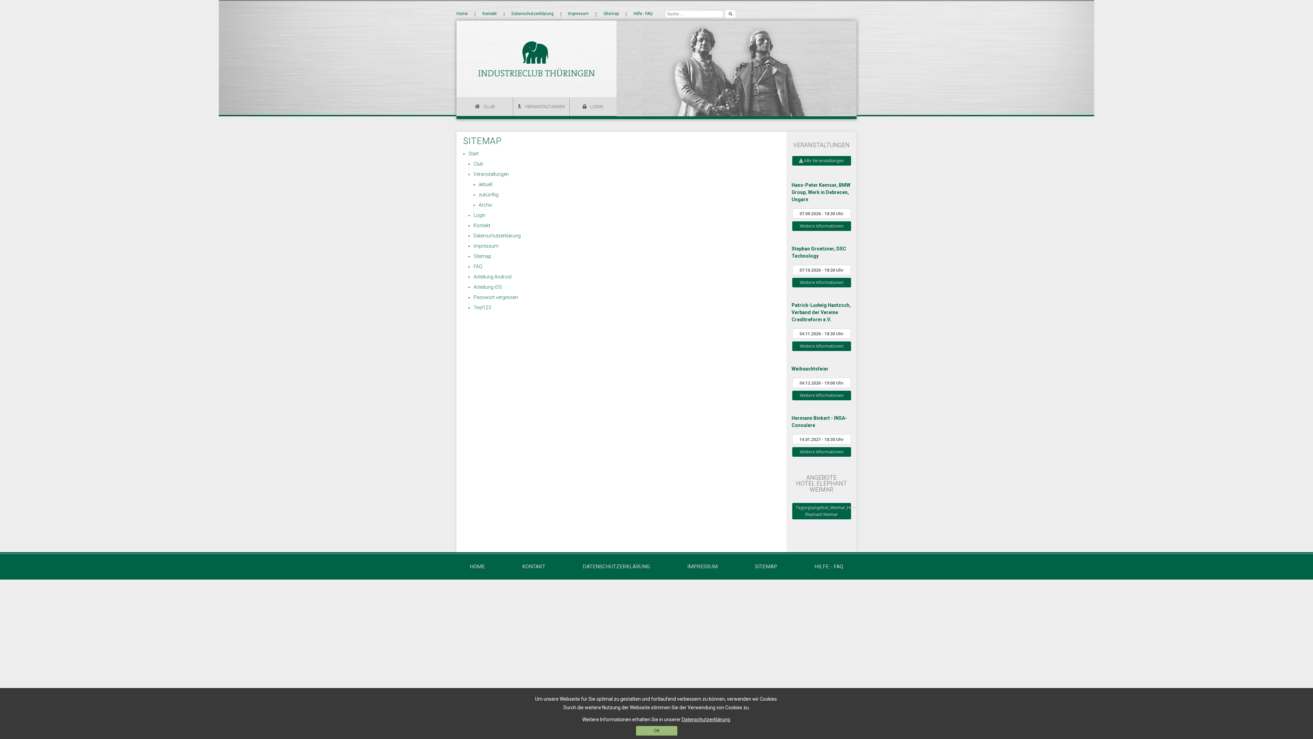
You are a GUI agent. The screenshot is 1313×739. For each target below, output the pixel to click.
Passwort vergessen (496, 297)
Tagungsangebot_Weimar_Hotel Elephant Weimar (823, 511)
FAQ (478, 266)
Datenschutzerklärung (533, 14)
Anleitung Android (493, 277)
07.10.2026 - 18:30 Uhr (821, 270)
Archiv (485, 205)
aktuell (485, 184)
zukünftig (489, 194)
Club (489, 106)
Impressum (578, 14)
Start (473, 153)
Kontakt (489, 14)
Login (596, 106)
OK (657, 731)
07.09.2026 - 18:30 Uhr (821, 213)
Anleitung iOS (488, 287)
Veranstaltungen (545, 106)
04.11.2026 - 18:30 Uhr (821, 333)
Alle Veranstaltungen (823, 161)
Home (462, 14)
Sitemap (611, 14)
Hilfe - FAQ (643, 14)
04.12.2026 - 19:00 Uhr (821, 383)
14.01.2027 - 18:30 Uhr (821, 439)
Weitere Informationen (822, 226)
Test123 (482, 307)
